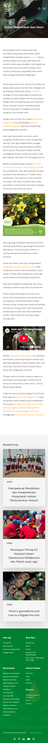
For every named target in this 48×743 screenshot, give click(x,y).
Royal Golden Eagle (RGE (27, 397)
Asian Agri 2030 (8, 692)
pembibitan (36, 91)
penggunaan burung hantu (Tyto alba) (19, 266)
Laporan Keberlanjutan (11, 676)
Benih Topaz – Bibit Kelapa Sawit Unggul (35, 659)
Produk (28, 649)
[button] (44, 8)
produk (33, 57)
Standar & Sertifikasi (9, 680)
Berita (28, 676)
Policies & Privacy (35, 732)
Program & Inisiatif (9, 686)
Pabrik (28, 646)
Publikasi (29, 683)
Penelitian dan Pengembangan (31, 653)
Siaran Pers (29, 673)
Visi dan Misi (7, 643)
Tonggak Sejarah (8, 652)
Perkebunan (30, 643)
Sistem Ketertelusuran (10, 683)
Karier (28, 700)
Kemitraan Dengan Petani (11, 649)
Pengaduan (6, 689)
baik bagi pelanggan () (25, 411)
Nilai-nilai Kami (8, 646)
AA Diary (29, 703)
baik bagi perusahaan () (29, 414)
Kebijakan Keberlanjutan (11, 673)
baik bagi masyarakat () (28, 404)
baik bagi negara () (14, 407)
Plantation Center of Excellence (32, 696)
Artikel (24, 20)
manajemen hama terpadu (20, 355)
